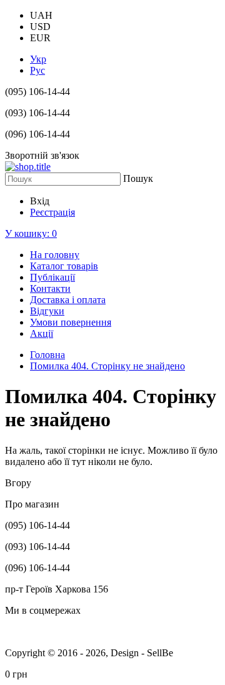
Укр (38, 59)
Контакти (50, 288)
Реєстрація (52, 212)
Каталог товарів (64, 266)
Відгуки (47, 311)
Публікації (52, 277)
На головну (54, 254)
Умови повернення (70, 322)
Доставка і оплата (68, 299)
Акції (41, 333)
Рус (37, 70)
